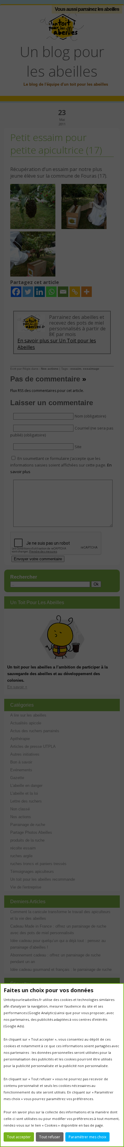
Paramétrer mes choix (87, 1136)
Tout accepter (19, 1136)
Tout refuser (49, 1136)
